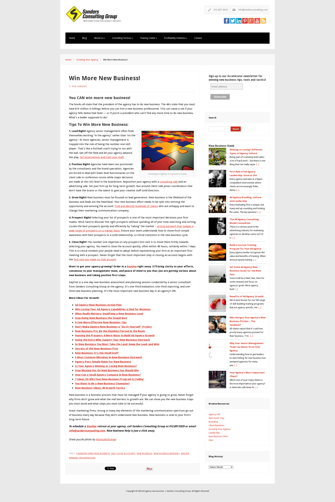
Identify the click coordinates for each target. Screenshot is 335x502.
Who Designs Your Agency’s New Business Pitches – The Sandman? (248, 321)
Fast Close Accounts (123, 453)
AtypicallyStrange (106, 439)
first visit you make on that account (95, 259)
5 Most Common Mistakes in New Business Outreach (108, 357)
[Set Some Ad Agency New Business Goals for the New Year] (217, 274)
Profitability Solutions (175, 38)
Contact (198, 38)
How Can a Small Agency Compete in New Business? (108, 374)
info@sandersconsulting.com (253, 9)
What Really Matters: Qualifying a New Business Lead (109, 313)
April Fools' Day (216, 418)
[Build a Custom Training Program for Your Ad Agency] (217, 252)
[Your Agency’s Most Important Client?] (217, 379)
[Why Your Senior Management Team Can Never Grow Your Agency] (217, 350)
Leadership (214, 432)
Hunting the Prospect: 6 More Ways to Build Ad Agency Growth (115, 335)
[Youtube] (257, 20)
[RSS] (263, 20)
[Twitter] (233, 20)
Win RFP (185, 453)
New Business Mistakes (167, 453)
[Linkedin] (239, 20)
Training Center (148, 38)
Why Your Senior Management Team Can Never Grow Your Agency (247, 347)
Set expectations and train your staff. (102, 157)
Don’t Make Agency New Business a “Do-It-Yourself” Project (113, 326)
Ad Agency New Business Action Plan (98, 304)
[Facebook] (226, 20)
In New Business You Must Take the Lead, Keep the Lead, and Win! (117, 344)
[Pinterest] (245, 20)
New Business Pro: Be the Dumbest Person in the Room (110, 331)
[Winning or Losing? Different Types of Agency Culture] (217, 156)
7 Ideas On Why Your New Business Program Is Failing (109, 379)
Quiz (211, 440)
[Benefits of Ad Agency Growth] (217, 303)
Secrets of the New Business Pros (96, 348)
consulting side (169, 181)
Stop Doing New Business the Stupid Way (101, 318)
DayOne (132, 266)
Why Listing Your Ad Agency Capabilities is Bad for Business (113, 309)
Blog (84, 38)
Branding (213, 421)
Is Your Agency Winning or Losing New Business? (106, 366)
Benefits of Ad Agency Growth (247, 296)
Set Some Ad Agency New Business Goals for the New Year (245, 271)
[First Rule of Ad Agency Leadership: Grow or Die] (217, 178)
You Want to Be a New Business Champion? (102, 383)
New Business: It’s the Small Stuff (96, 353)
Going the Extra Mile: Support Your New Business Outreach (112, 339)
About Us (99, 38)
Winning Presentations (82, 458)
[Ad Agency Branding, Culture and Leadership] (217, 204)
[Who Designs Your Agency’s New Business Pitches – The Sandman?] (217, 324)
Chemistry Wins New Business (93, 453)
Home (72, 38)
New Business (144, 453)
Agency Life (214, 414)
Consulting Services (122, 38)
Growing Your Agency (87, 59)
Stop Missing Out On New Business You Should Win (107, 370)
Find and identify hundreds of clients (136, 206)
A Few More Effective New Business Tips (101, 322)
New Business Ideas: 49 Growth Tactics (100, 387)
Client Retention (216, 425)
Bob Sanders (79, 86)
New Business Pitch (218, 436)
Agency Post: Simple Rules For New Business (103, 361)
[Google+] (251, 20)
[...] (257, 164)
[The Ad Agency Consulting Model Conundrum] (217, 226)
